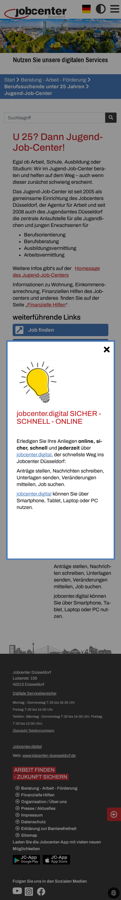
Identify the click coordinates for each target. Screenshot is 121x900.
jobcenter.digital (34, 454)
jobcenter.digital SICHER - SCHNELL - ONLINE (59, 417)
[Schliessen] (106, 349)
